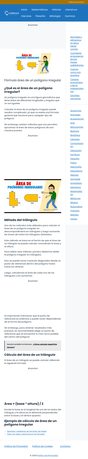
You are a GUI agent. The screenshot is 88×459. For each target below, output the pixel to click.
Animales (75, 114)
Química (70, 16)
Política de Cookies (42, 446)
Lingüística (76, 183)
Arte (72, 122)
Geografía (76, 166)
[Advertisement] (32, 36)
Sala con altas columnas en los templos (26, 434)
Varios (73, 218)
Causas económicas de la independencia (77, 85)
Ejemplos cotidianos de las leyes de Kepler (27, 431)
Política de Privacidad (76, 2)
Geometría (76, 170)
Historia (56, 9)
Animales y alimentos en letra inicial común (76, 43)
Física (73, 162)
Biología (74, 131)
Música (74, 202)
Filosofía (40, 16)
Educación (76, 150)
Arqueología (77, 118)
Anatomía (75, 110)
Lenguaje (75, 179)
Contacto (65, 446)
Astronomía (76, 127)
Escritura (75, 154)
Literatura (71, 9)
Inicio (24, 9)
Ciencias (26, 16)
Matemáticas (40, 9)
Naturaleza (76, 206)
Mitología (55, 16)
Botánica (75, 135)
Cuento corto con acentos (75, 72)
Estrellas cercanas (75, 97)
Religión (74, 214)
